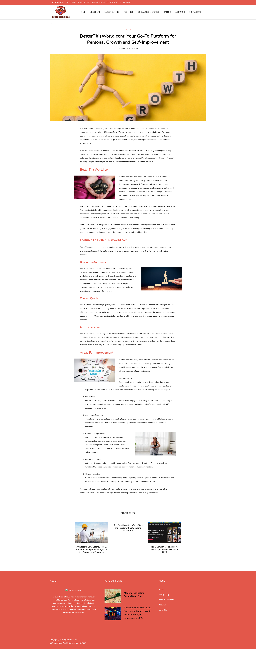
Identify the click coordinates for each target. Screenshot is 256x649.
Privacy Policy (164, 594)
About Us (180, 12)
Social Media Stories (148, 12)
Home (82, 12)
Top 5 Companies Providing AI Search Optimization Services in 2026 (164, 550)
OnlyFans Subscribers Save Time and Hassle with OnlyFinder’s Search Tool (128, 528)
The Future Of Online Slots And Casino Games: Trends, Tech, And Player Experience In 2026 (100, 2)
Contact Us (195, 12)
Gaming (167, 12)
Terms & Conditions (166, 600)
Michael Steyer (130, 49)
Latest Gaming (112, 12)
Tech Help (128, 12)
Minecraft (95, 12)
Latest (128, 30)
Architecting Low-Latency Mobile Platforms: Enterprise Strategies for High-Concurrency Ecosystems (91, 550)
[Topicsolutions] (60, 12)
